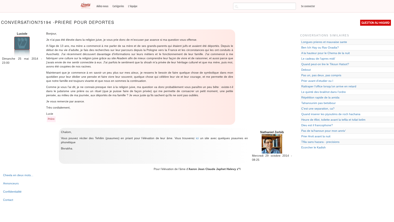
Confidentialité (12, 191)
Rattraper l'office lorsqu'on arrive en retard (328, 86)
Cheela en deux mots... (18, 175)
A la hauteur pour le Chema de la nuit (325, 53)
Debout (306, 69)
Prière (51, 119)
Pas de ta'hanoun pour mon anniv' (323, 130)
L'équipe (132, 6)
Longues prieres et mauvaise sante (324, 42)
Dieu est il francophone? (317, 125)
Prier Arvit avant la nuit (315, 136)
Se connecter (308, 6)
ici (197, 138)
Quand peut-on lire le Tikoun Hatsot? (325, 64)
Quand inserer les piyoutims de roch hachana (330, 114)
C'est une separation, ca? (317, 108)
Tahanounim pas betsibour (318, 103)
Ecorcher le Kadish (313, 147)
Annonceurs (11, 183)
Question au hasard (375, 22)
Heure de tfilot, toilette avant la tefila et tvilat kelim (333, 119)
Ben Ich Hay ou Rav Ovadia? (320, 47)
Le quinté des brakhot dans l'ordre (323, 92)
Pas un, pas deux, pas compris (321, 75)
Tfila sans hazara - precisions (320, 141)
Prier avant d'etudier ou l (317, 80)
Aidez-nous (102, 6)
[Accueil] (87, 6)
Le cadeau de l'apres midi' (318, 58)
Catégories (118, 6)
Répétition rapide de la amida (320, 97)
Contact (8, 199)
